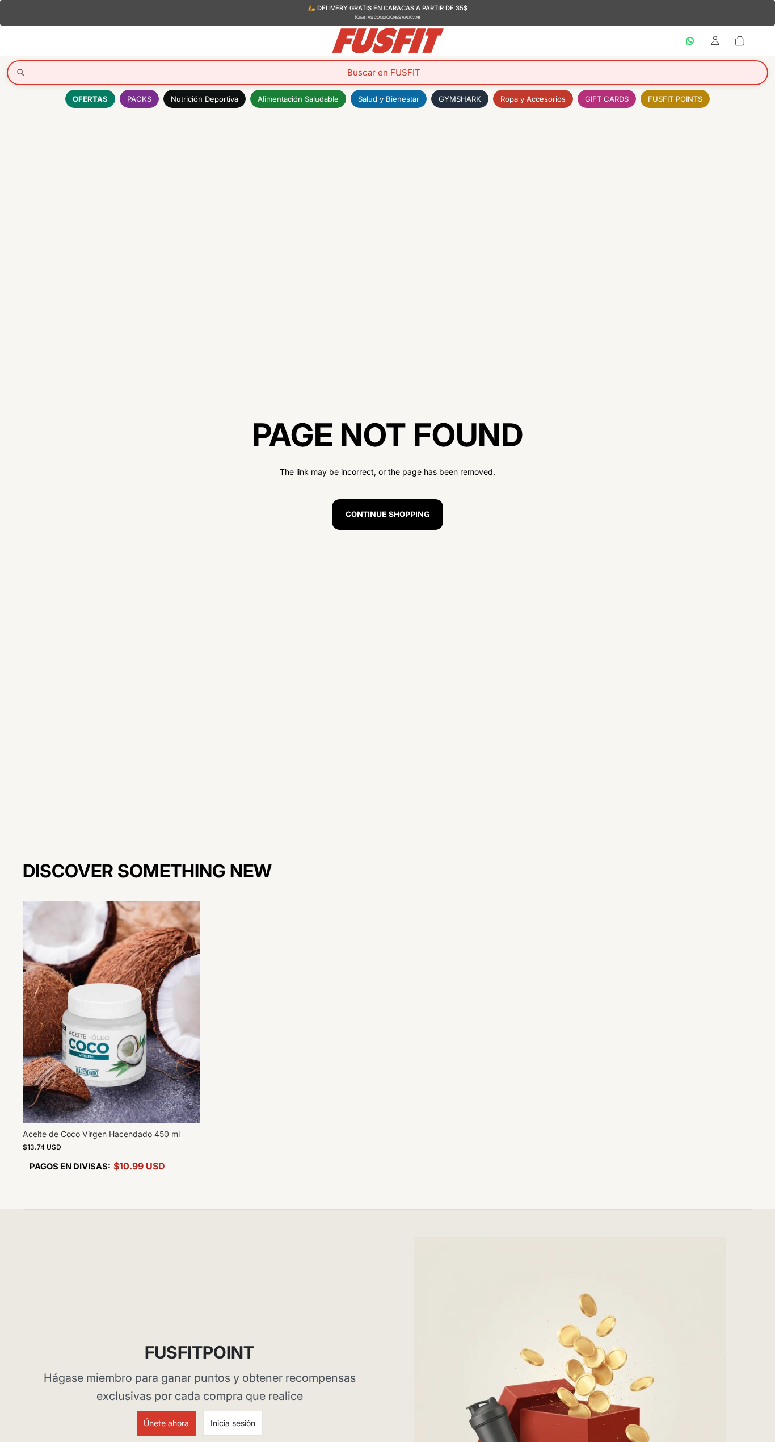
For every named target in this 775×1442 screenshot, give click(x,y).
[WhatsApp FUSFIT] (689, 40)
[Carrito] (739, 40)
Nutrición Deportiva (204, 98)
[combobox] (387, 72)
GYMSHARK (460, 98)
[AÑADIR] (182, 1106)
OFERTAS (90, 98)
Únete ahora (166, 1423)
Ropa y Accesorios (533, 98)
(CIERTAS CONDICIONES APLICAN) (387, 17)
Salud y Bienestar (388, 98)
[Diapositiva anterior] (40, 1012)
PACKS (139, 98)
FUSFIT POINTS (675, 98)
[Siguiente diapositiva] (183, 1012)
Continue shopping (387, 514)
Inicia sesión (232, 1423)
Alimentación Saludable (298, 98)
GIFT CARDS (607, 98)
